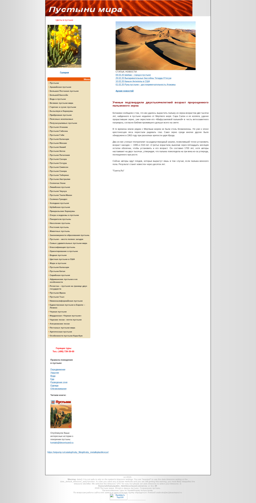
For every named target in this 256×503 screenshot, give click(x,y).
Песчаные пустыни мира (62, 328)
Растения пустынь (59, 227)
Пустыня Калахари (59, 139)
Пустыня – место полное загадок (66, 239)
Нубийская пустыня (60, 207)
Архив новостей (125, 91)
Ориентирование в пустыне (64, 251)
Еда (52, 379)
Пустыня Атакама (59, 127)
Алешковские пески (60, 324)
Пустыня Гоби (57, 135)
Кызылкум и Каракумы (61, 111)
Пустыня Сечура (58, 163)
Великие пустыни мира (61, 103)
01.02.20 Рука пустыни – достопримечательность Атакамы (146, 84)
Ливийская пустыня (60, 187)
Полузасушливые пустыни (63, 123)
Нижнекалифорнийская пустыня (66, 301)
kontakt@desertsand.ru (61, 442)
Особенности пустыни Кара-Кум (66, 336)
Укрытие (54, 372)
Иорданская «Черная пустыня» (66, 316)
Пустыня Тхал (57, 297)
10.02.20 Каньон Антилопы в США (133, 81)
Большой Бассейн (59, 95)
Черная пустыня (58, 312)
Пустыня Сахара (58, 159)
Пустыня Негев (57, 151)
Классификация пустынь (62, 247)
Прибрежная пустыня (61, 115)
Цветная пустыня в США (62, 259)
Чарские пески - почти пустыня (66, 320)
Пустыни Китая (57, 271)
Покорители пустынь (60, 219)
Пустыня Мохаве (58, 143)
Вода (52, 376)
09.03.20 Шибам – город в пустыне (133, 75)
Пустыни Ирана (58, 293)
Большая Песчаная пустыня (64, 91)
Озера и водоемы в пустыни (64, 215)
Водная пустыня (58, 255)
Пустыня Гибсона (59, 131)
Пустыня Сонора (58, 171)
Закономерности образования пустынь (69, 235)
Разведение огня (58, 382)
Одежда (54, 385)
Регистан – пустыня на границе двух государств (68, 287)
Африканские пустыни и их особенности (64, 280)
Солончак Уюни (57, 183)
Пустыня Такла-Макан (61, 195)
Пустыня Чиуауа (58, 191)
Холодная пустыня (59, 203)
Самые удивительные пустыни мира (68, 243)
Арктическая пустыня (61, 332)
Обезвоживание (58, 388)
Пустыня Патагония (60, 155)
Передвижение (57, 369)
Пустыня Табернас (59, 175)
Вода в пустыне (58, 99)
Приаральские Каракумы (62, 211)
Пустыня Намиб (58, 147)
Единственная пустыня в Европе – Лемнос (67, 306)
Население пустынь (60, 223)
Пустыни (54, 83)
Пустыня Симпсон (59, 167)
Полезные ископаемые (61, 119)
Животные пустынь (60, 231)
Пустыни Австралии (60, 179)
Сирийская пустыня (60, 275)
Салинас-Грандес (58, 199)
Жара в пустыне (58, 263)
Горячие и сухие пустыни (63, 107)
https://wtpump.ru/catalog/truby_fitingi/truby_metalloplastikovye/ (78, 452)
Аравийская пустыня (60, 87)
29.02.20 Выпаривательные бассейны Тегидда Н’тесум (143, 78)
